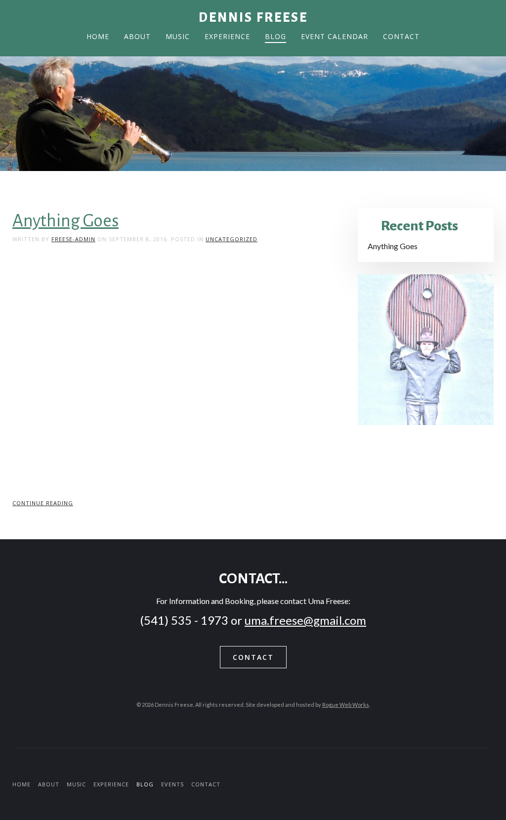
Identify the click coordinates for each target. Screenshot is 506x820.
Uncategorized (231, 239)
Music (178, 36)
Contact (401, 36)
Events (172, 784)
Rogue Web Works (345, 704)
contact (253, 657)
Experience (227, 36)
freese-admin (73, 239)
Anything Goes (65, 221)
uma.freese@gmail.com (305, 620)
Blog (275, 36)
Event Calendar (334, 36)
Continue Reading (42, 503)
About (137, 36)
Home (97, 36)
